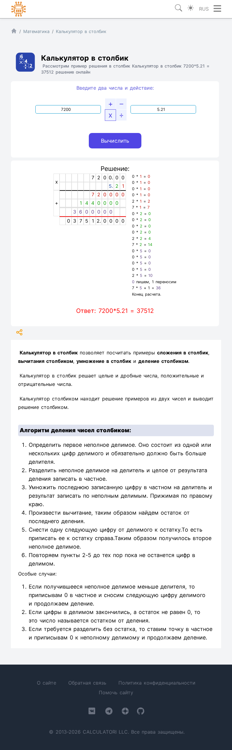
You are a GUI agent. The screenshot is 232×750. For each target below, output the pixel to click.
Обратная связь (87, 683)
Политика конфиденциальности (156, 683)
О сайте (46, 683)
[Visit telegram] (109, 712)
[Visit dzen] (125, 712)
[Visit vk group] (91, 712)
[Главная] (14, 32)
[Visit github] (140, 712)
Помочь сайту (116, 692)
